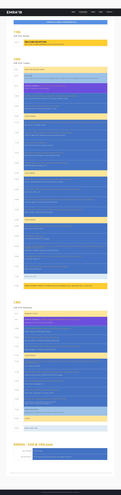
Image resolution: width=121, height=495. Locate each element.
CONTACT (109, 12)
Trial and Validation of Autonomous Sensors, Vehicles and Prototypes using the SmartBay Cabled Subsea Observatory (65, 122)
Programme (83, 12)
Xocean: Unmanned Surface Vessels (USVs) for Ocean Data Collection (49, 226)
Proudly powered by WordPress (51, 492)
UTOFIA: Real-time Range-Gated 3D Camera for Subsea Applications (48, 328)
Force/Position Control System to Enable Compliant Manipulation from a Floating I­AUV (54, 210)
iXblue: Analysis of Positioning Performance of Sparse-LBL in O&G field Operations (53, 189)
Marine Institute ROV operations (36, 143)
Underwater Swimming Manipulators (53, 86)
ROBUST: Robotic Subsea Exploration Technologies (42, 106)
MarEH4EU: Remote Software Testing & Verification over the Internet (48, 133)
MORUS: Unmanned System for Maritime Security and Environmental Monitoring (52, 346)
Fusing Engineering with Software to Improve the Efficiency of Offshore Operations (53, 256)
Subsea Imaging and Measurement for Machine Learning (60, 319)
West (69, 492)
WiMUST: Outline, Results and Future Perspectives (42, 337)
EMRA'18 (14, 12)
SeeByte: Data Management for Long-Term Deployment (44, 381)
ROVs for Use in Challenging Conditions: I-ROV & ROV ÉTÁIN (45, 399)
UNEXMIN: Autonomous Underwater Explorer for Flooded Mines (46, 163)
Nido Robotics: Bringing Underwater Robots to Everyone (44, 153)
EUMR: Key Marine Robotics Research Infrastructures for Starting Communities (52, 372)
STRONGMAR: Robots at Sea (34, 236)
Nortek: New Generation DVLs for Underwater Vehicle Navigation (47, 266)
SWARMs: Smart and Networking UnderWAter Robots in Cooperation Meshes (51, 96)
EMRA (73, 12)
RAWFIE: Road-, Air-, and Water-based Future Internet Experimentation (49, 179)
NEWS (101, 12)
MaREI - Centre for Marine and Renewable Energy (42, 390)
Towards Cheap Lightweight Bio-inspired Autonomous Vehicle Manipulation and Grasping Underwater (59, 199)
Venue (93, 12)
